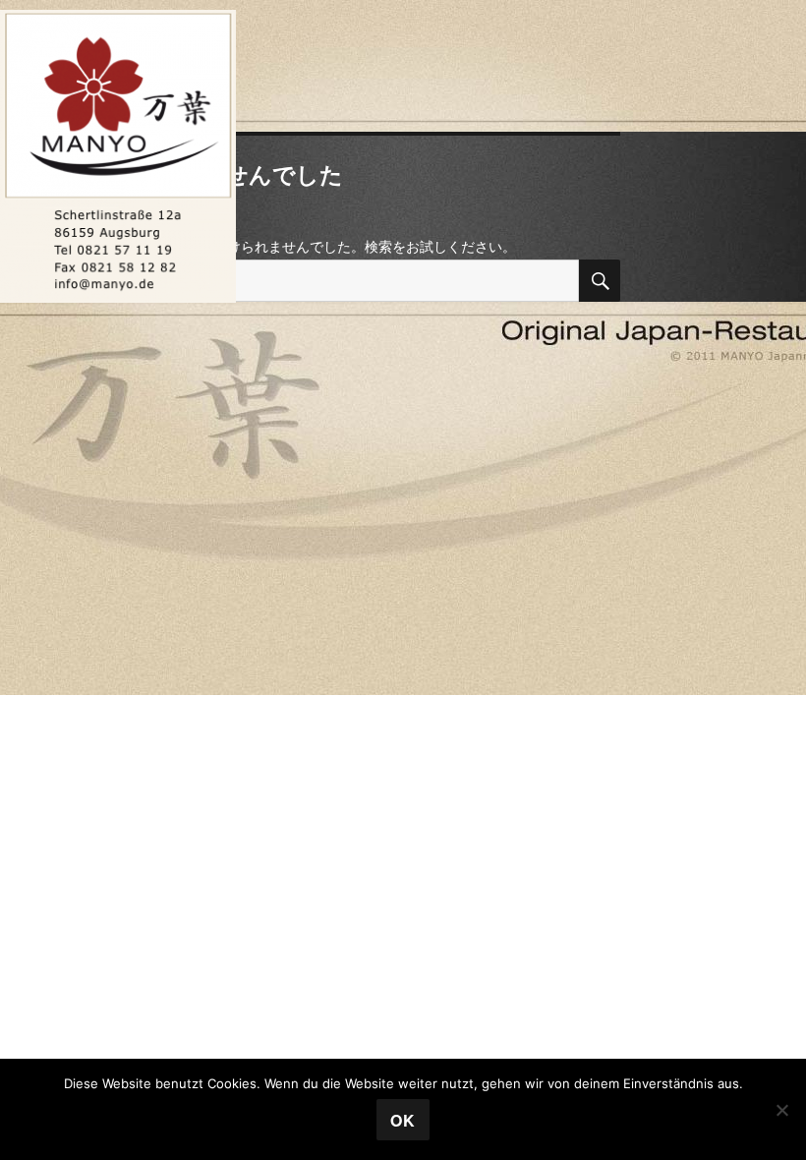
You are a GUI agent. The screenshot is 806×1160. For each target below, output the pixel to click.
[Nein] (781, 1110)
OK (403, 1120)
